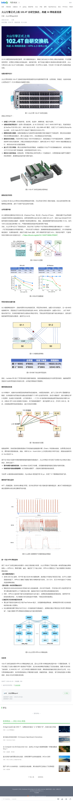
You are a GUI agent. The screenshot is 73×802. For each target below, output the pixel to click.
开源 (41, 7)
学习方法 (65, 7)
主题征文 (15, 7)
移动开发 (30, 7)
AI (20, 7)
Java (36, 7)
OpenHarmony (52, 7)
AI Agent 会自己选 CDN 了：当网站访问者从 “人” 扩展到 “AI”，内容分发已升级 (29, 727)
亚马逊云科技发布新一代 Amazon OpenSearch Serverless (22, 737)
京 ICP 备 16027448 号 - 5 (36, 791)
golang (24, 7)
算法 (59, 7)
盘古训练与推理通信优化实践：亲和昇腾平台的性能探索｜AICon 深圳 (26, 756)
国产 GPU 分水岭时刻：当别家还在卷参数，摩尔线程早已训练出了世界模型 (28, 766)
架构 (45, 7)
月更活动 (8, 7)
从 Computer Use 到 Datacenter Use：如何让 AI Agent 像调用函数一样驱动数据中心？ (30, 748)
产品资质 (36, 792)
